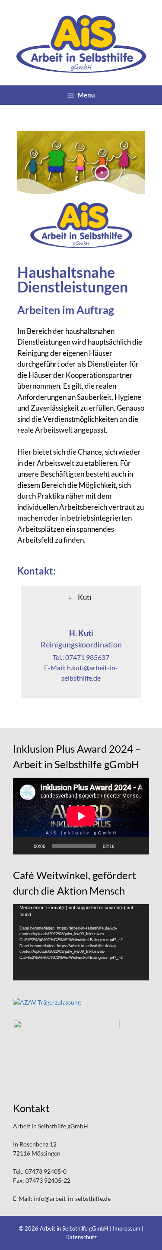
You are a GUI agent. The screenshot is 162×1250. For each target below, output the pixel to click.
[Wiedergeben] (24, 846)
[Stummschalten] (124, 846)
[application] (81, 816)
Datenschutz (81, 1237)
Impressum (126, 1228)
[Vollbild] (137, 846)
